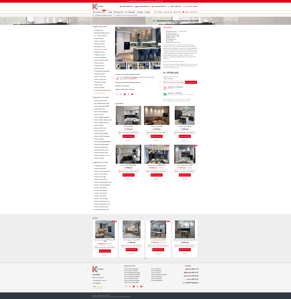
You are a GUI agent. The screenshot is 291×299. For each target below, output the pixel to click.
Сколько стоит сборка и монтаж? (124, 89)
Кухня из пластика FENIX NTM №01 (156, 165)
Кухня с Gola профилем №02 (184, 165)
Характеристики (167, 27)
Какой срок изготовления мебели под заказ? (128, 82)
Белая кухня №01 (128, 126)
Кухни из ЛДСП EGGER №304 (128, 165)
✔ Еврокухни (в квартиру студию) (103, 15)
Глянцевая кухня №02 (156, 126)
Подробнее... (128, 140)
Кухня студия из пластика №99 (131, 239)
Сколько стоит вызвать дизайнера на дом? (127, 74)
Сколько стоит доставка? (122, 86)
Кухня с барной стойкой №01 (158, 239)
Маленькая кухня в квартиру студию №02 (185, 239)
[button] (116, 44)
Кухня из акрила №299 (185, 126)
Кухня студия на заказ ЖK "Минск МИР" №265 (105, 240)
